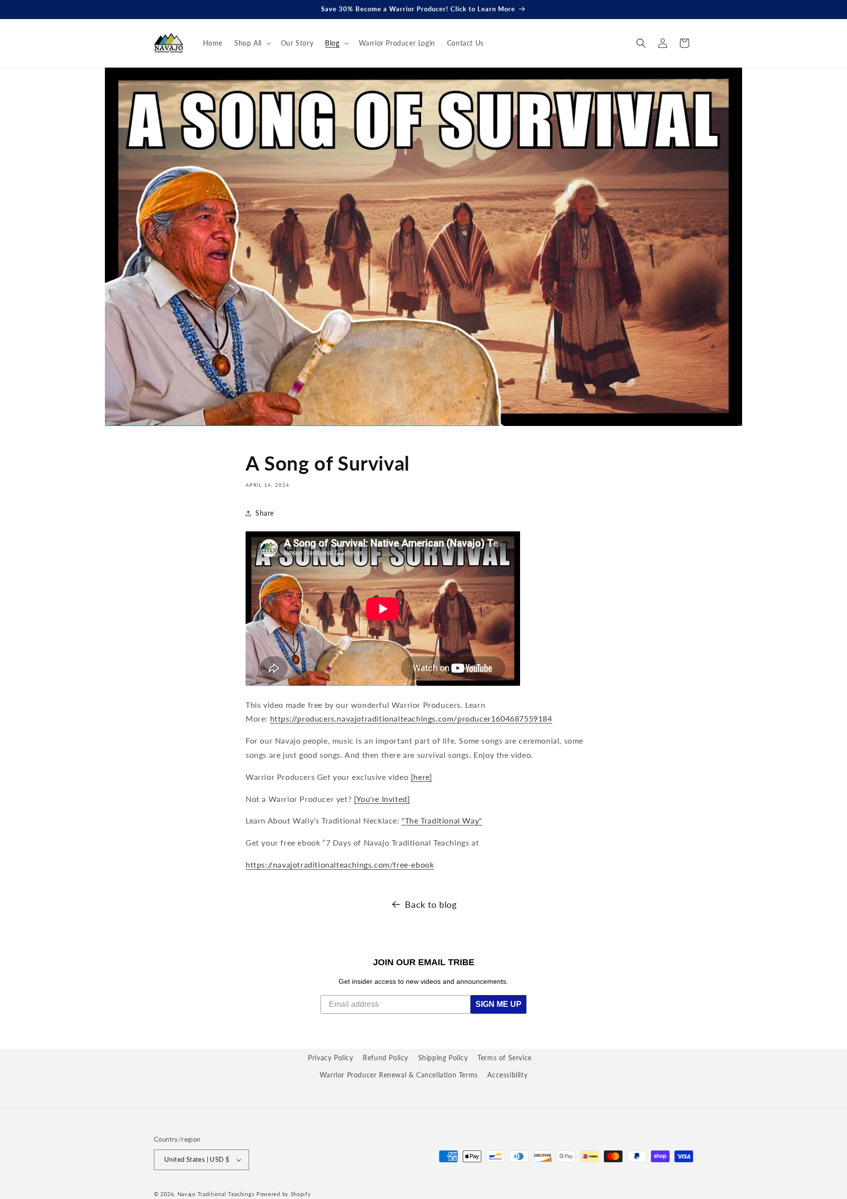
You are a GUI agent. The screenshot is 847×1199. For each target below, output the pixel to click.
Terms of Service (504, 1057)
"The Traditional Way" (441, 820)
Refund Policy (385, 1057)
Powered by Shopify (283, 1194)
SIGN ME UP (498, 1004)
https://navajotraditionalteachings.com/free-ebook (340, 864)
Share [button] (264, 513)
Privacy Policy (330, 1057)
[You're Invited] (382, 798)
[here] (421, 776)
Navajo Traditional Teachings (216, 1194)
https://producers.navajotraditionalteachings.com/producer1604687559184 (411, 718)
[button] (251, 43)
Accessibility (507, 1075)
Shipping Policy (443, 1057)
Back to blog (430, 904)
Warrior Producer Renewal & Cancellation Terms (399, 1075)
